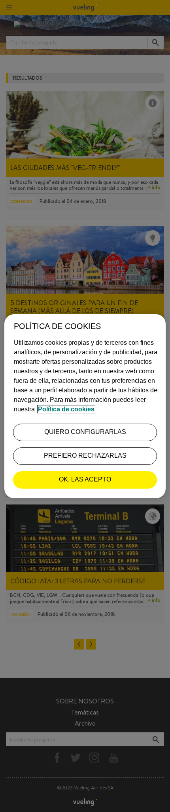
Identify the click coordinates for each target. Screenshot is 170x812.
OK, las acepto (85, 479)
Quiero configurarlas (85, 431)
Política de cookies (66, 409)
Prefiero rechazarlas (85, 455)
